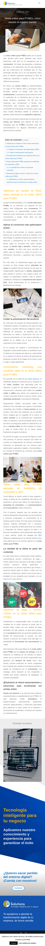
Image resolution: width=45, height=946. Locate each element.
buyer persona (33, 379)
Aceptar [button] (13, 943)
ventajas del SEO (34, 535)
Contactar (18, 888)
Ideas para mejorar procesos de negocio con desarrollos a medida (22, 738)
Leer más (22, 767)
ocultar (26, 140)
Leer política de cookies (27, 943)
